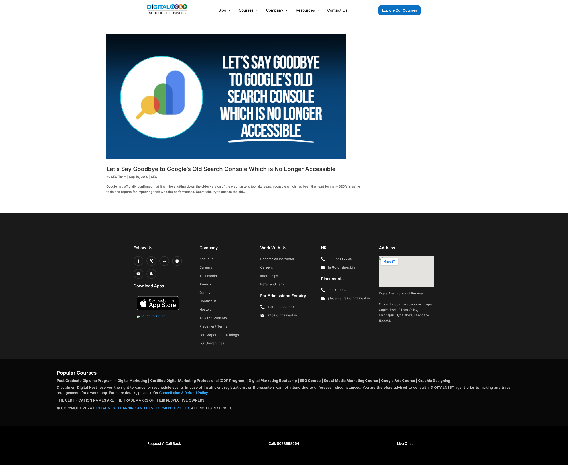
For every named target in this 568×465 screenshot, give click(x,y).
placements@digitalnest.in (349, 298)
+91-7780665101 (340, 259)
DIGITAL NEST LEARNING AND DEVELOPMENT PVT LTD (141, 408)
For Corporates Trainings (219, 335)
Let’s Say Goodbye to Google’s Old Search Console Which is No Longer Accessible (220, 168)
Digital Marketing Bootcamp (273, 380)
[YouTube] (138, 274)
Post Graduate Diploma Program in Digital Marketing (102, 380)
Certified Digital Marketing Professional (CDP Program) (198, 380)
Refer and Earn (272, 284)
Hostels (205, 309)
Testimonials (209, 276)
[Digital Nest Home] (167, 9)
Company (274, 10)
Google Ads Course (398, 380)
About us (206, 259)
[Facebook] (138, 261)
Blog (222, 10)
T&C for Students (213, 318)
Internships (269, 276)
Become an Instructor (277, 259)
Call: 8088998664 (283, 443)
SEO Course (310, 380)
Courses (246, 10)
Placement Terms (213, 326)
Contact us (208, 301)
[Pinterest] (151, 274)
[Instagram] (177, 261)
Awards (205, 284)
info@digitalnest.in (282, 315)
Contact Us (337, 10)
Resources (305, 10)
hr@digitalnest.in (341, 267)
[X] (151, 261)
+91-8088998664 (281, 307)
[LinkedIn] (164, 261)
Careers (205, 267)
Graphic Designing (434, 380)
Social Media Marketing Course (351, 380)
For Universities (211, 343)
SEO (154, 177)
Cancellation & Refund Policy (183, 392)
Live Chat (404, 443)
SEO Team (118, 177)
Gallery (205, 292)
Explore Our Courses (399, 10)
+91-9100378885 (341, 290)
